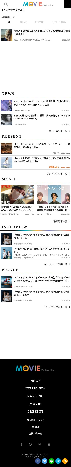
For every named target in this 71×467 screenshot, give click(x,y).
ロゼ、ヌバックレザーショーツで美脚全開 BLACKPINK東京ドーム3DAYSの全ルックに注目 (41, 103)
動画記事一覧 (60, 221)
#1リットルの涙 (43, 214)
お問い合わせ (35, 433)
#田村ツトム (18, 258)
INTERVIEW (35, 388)
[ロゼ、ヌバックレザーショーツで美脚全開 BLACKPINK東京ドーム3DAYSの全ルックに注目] (6, 105)
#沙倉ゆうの (28, 258)
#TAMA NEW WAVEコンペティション (36, 40)
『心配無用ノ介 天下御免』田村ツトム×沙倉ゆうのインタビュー (42, 250)
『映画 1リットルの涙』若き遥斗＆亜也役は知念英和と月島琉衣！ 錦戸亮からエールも (53, 208)
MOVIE (35, 404)
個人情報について (35, 420)
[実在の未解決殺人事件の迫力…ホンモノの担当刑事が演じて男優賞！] (6, 35)
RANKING (35, 396)
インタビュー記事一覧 (55, 264)
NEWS (36, 381)
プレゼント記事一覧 (57, 173)
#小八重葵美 (27, 300)
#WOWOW (18, 124)
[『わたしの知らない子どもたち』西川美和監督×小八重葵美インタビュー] (6, 296)
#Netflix (17, 286)
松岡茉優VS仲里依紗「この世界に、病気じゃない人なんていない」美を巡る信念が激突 (17, 208)
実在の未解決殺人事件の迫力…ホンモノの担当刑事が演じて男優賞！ (42, 33)
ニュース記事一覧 (58, 131)
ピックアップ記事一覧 (55, 307)
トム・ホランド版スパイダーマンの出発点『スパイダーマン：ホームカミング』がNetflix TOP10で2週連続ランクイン (42, 279)
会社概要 (35, 427)
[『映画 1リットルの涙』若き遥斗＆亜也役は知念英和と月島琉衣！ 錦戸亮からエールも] (53, 194)
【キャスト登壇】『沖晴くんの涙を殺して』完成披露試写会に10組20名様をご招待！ (42, 160)
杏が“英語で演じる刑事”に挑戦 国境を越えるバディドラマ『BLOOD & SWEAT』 (42, 117)
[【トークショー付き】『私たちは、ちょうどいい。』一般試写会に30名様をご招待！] (6, 148)
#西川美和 (18, 300)
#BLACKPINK (19, 110)
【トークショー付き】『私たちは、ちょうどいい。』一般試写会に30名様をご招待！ (42, 146)
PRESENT (36, 411)
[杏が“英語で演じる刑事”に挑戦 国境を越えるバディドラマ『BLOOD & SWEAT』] (6, 119)
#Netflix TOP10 (27, 286)
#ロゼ (27, 110)
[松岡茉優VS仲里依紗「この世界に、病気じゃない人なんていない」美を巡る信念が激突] (17, 194)
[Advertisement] (35, 66)
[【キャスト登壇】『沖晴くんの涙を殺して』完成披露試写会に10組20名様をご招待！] (6, 162)
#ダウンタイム (13, 214)
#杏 (24, 124)
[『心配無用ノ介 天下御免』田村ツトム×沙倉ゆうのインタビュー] (6, 253)
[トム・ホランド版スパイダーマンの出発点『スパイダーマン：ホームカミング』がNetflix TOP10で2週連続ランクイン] (6, 282)
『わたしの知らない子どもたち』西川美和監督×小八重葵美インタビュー (41, 293)
